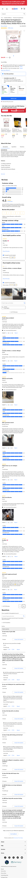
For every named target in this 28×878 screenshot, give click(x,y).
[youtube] (22, 858)
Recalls (2, 869)
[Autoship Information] (15, 78)
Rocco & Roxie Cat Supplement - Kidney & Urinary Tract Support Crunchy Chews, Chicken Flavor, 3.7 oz (6, 130)
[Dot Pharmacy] (16, 862)
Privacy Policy (3, 873)
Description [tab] (5, 146)
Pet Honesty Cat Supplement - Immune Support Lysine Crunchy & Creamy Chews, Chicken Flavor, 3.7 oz (17, 130)
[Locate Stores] (21, 9)
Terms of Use (3, 871)
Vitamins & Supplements (18, 17)
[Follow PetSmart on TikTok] (18, 858)
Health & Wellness (8, 17)
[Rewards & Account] (7, 9)
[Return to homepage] (15, 9)
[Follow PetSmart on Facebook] (5, 858)
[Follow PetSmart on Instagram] (9, 858)
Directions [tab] (22, 146)
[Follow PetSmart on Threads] (14, 858)
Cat (2, 17)
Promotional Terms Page (18, 837)
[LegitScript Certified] (7, 862)
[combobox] (13, 13)
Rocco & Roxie (4, 26)
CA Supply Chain (4, 877)
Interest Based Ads (4, 875)
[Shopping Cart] (24, 9)
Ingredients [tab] (14, 146)
